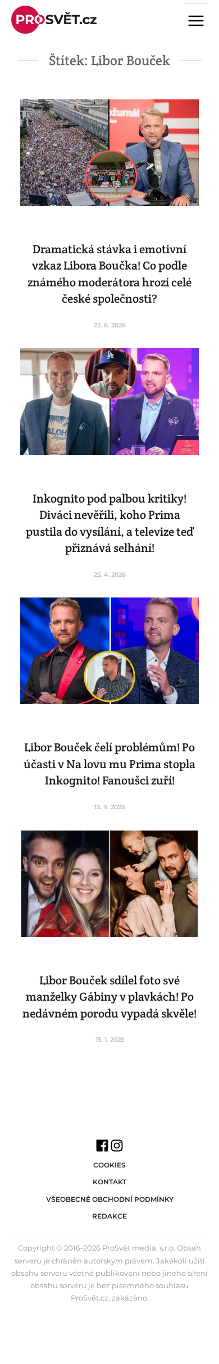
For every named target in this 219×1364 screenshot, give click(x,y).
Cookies (109, 1165)
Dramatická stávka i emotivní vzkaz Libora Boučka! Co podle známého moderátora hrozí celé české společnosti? (109, 273)
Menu (200, 22)
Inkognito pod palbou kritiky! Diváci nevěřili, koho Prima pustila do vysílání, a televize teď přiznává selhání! (110, 523)
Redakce (109, 1216)
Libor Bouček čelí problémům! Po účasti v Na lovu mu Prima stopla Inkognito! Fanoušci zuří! (109, 764)
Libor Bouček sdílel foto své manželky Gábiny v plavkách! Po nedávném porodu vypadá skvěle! (109, 997)
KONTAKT (109, 1182)
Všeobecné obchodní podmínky (110, 1199)
